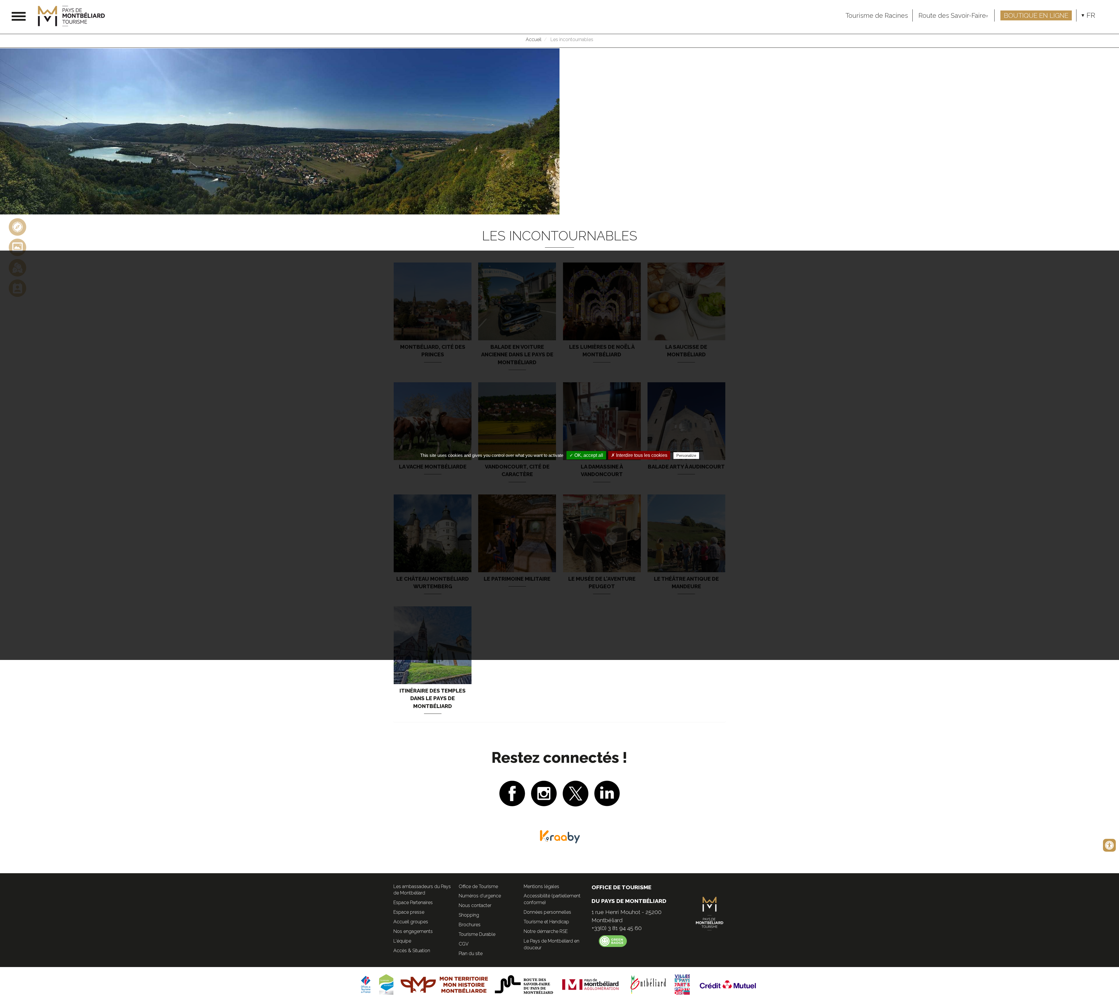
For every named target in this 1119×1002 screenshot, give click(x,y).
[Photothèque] (17, 247)
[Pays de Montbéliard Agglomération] (590, 984)
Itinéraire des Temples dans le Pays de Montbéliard (433, 698)
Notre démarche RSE (546, 931)
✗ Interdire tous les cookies (639, 455)
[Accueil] (73, 16)
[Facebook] (512, 792)
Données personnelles (547, 912)
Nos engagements (413, 931)
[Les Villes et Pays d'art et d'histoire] (682, 984)
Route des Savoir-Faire (952, 15)
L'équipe (402, 941)
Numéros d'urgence (480, 896)
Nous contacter (475, 905)
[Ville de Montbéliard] (648, 984)
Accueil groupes (410, 921)
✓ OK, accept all (586, 455)
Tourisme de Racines (876, 15)
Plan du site (471, 953)
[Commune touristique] (386, 984)
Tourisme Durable (477, 934)
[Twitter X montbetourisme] (575, 792)
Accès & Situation (411, 950)
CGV (464, 944)
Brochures (470, 924)
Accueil (533, 39)
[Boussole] (17, 226)
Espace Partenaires (413, 902)
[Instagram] (544, 792)
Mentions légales (541, 886)
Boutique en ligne (1036, 15)
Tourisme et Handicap (546, 921)
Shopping (469, 915)
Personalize (686, 455)
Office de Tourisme (478, 886)
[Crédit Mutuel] (728, 984)
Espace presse (408, 912)
